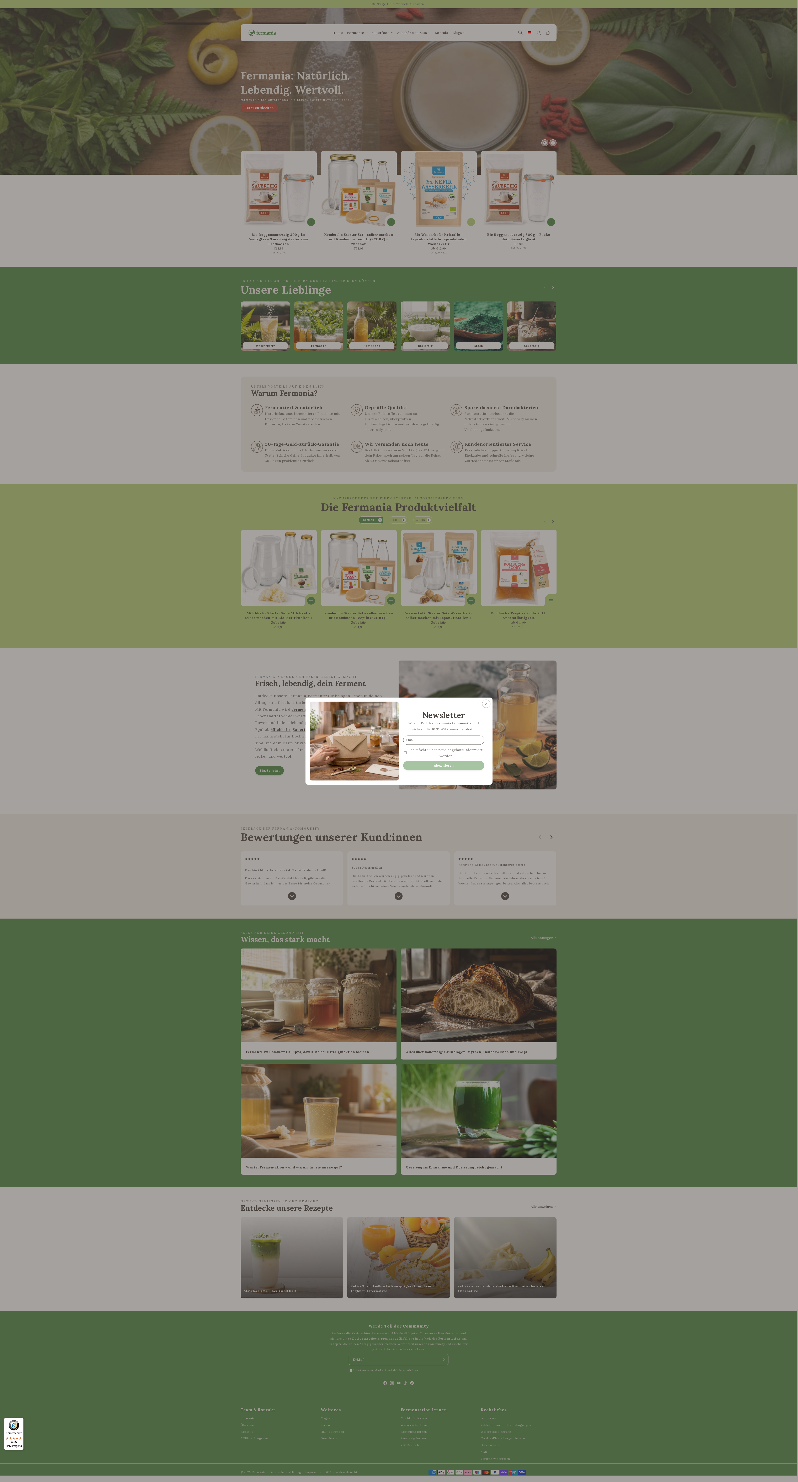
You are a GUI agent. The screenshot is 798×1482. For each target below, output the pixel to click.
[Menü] (20, 1420)
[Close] (486, 704)
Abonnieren (444, 765)
